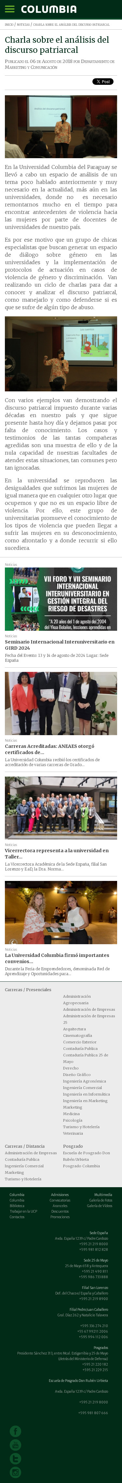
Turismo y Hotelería (81, 1127)
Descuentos (60, 1211)
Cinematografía (77, 1035)
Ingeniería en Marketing (85, 1100)
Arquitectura (74, 1029)
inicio (9, 24)
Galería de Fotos (100, 1200)
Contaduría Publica (80, 1048)
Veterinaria (73, 1133)
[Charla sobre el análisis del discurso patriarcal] (61, 126)
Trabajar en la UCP (23, 1211)
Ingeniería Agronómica (84, 1081)
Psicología (72, 1120)
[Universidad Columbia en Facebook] (15, 1431)
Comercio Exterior (80, 1042)
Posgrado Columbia (81, 1166)
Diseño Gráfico (77, 1074)
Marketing (72, 1107)
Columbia (17, 1200)
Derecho (71, 1068)
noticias (23, 24)
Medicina (71, 1114)
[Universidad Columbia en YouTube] (15, 1445)
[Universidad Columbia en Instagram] (15, 1472)
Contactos (17, 1217)
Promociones (60, 1217)
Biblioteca (17, 1206)
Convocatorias (60, 1200)
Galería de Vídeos (99, 1206)
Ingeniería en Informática (86, 1094)
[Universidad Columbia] (48, 9)
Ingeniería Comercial (82, 1087)
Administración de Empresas (89, 1009)
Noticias (11, 565)
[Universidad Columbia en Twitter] (15, 1458)
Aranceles (60, 1206)
